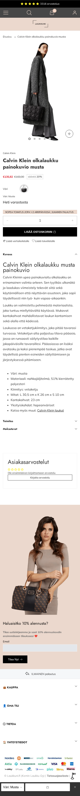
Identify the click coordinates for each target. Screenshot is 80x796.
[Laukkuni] (40, 24)
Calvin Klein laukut (50, 410)
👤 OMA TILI (11, 706)
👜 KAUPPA (10, 687)
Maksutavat (10, 429)
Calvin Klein (9, 153)
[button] (7, 220)
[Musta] (24, 188)
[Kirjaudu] (75, 12)
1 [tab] (29, 139)
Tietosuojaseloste (58, 775)
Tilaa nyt (13, 659)
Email (6, 641)
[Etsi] (29, 12)
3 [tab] (39, 139)
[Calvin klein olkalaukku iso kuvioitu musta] (40, 92)
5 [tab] (50, 139)
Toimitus (8, 421)
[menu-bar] (6, 13)
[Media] (69, 134)
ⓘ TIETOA (9, 724)
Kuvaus (7, 254)
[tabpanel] (40, 92)
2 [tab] (34, 139)
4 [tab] (44, 139)
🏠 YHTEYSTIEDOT (15, 742)
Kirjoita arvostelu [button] (40, 477)
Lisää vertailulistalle (17, 241)
